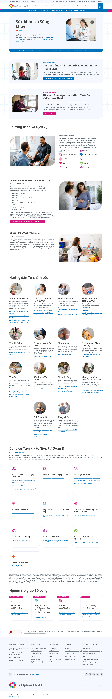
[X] (90, 674)
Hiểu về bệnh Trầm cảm (40, 389)
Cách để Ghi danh (35, 659)
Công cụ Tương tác (77, 50)
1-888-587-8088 (35, 674)
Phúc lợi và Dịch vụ (54, 653)
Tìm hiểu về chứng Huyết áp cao (42, 356)
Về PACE (67, 648)
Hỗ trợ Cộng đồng (36, 653)
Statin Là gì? (85, 310)
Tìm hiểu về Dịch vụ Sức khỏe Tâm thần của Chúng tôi (67, 613)
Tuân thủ (85, 656)
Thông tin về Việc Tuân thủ (77, 694)
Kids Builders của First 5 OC (19, 482)
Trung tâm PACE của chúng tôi (73, 651)
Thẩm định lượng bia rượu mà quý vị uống (53, 478)
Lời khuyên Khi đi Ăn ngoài (65, 391)
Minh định (52, 662)
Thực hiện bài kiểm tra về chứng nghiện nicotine (86, 542)
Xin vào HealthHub (49, 114)
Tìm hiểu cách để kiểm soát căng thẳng (21, 540)
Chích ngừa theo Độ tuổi (64, 354)
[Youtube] (97, 674)
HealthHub (45, 10)
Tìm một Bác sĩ (52, 5)
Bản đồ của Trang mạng (14, 696)
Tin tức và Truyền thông (89, 662)
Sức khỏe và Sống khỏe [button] (63, 5)
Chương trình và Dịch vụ (51, 50)
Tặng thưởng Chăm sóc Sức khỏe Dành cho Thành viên (30, 50)
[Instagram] (94, 674)
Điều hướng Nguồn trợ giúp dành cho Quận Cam (24, 480)
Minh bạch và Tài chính (89, 653)
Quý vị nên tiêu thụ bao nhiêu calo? (83, 483)
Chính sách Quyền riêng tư (60, 694)
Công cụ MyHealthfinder (18, 566)
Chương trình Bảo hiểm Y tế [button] (40, 5)
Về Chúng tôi (86, 648)
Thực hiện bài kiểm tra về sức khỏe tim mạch (23, 513)
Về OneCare (52, 648)
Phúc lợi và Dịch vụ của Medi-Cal (39, 648)
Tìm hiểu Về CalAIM (40, 617)
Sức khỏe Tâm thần (36, 651)
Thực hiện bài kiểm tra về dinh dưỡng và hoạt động (87, 478)
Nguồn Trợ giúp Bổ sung (16, 660)
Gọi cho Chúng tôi (31, 1)
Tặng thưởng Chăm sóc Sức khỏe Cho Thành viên (18, 648)
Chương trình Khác (36, 656)
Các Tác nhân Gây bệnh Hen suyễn (43, 310)
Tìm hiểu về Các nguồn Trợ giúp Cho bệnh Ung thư (19, 613)
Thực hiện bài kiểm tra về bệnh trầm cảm (84, 515)
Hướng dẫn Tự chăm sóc (65, 50)
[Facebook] (86, 674)
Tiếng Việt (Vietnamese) (80, 5)
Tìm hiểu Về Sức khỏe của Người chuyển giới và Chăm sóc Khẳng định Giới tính (91, 614)
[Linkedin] (101, 674)
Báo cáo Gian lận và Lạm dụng (96, 694)
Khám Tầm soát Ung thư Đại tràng (67, 314)
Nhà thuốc (52, 656)
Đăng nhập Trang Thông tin (100, 5)
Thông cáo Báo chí (88, 664)
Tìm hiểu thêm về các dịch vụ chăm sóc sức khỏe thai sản (27, 221)
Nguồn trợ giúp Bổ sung (89, 50)
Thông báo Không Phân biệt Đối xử (17, 694)
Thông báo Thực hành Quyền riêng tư (39, 694)
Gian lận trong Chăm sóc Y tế (90, 659)
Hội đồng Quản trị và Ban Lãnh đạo (92, 651)
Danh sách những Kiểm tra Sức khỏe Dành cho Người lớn (67, 430)
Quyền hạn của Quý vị (37, 662)
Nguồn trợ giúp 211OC (17, 485)
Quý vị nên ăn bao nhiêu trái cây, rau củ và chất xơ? (87, 480)
